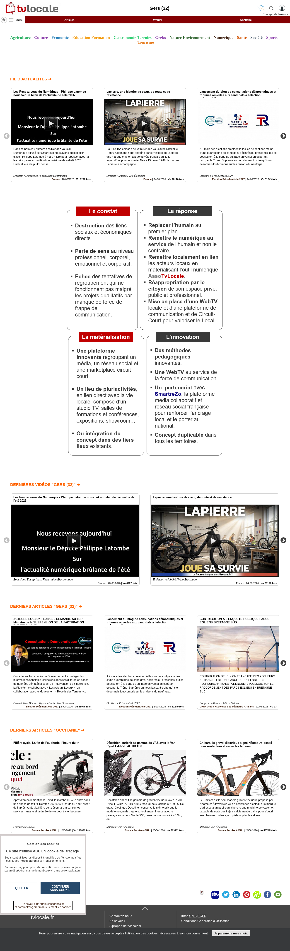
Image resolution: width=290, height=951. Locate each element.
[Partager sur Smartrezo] (215, 894)
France (56, 179)
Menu (19, 20)
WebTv (157, 20)
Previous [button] (6, 135)
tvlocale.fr (42, 917)
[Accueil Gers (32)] (3, 20)
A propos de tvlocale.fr (125, 926)
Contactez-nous (120, 916)
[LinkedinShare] (236, 894)
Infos (193, 916)
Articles (69, 20)
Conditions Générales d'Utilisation (205, 921)
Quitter (21, 888)
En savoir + (117, 921)
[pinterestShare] (246, 894)
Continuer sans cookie (60, 888)
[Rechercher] (271, 8)
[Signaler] (204, 894)
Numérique (223, 37)
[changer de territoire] (261, 8)
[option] (52, 135)
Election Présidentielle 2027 (228, 179)
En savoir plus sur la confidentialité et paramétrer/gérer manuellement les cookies (43, 905)
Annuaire (246, 20)
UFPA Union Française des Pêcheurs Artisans (227, 706)
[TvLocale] (31, 8)
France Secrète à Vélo (137, 830)
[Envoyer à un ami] (277, 894)
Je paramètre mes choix (231, 933)
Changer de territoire (275, 14)
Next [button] (283, 135)
